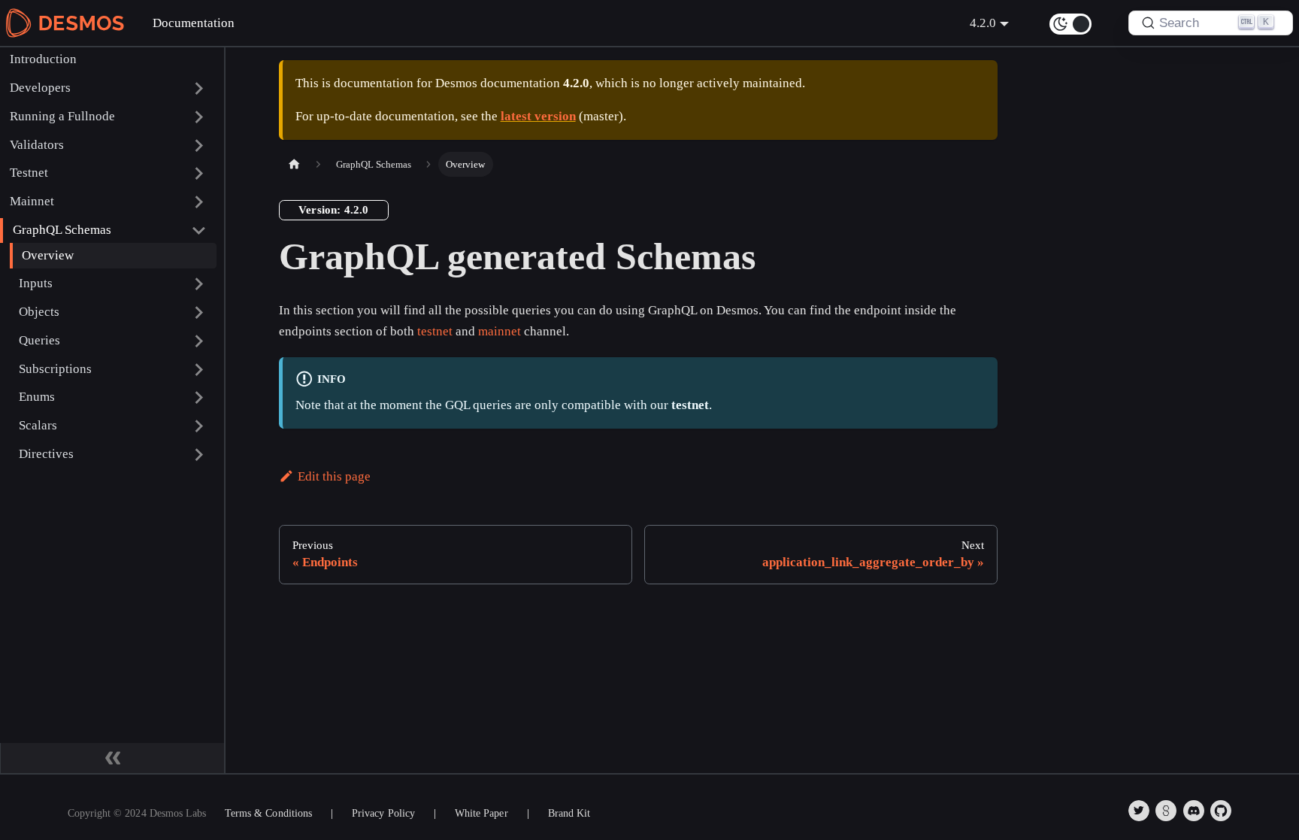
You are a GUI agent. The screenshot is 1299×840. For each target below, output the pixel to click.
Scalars (38, 425)
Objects (39, 312)
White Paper (481, 813)
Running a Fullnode (62, 116)
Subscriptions (55, 369)
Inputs (36, 283)
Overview (48, 255)
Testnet (29, 172)
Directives (46, 454)
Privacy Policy (383, 813)
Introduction (43, 59)
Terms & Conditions (268, 813)
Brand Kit (569, 813)
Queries (39, 340)
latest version (538, 116)
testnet (435, 331)
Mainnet (32, 201)
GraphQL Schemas (62, 230)
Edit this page (334, 476)
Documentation (194, 23)
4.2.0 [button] (983, 23)
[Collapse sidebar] (113, 758)
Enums (37, 397)
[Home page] (294, 164)
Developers (40, 87)
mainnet (499, 331)
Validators (37, 145)
